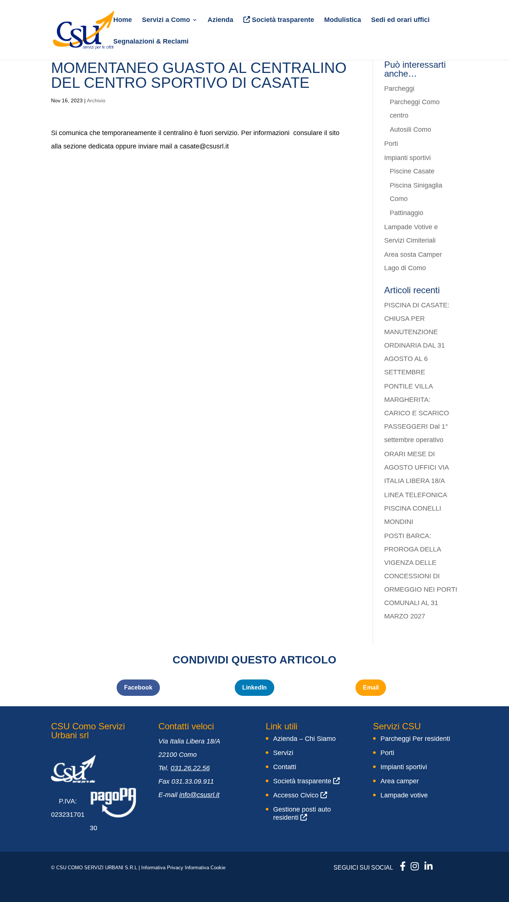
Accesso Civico (296, 795)
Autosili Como (410, 129)
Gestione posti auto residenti (302, 813)
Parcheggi (399, 88)
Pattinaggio (406, 213)
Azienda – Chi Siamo (304, 738)
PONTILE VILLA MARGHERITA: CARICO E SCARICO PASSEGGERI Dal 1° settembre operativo (416, 413)
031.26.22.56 (190, 768)
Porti (391, 143)
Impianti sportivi (407, 157)
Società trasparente (282, 19)
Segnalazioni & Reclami (151, 42)
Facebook (138, 687)
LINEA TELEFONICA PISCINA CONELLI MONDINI (415, 508)
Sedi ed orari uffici (400, 20)
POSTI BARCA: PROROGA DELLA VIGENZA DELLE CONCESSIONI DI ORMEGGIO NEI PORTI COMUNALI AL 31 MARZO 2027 (420, 576)
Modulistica (342, 20)
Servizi (283, 753)
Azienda (220, 20)
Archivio (96, 100)
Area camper (399, 781)
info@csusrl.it (199, 795)
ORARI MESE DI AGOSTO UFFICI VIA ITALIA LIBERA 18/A (416, 467)
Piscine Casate (412, 171)
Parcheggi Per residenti (415, 738)
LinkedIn (254, 687)
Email (371, 687)
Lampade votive (404, 795)
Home (122, 20)
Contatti (284, 767)
